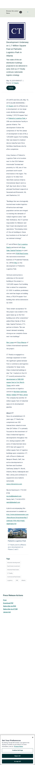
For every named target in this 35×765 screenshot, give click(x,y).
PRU (15, 263)
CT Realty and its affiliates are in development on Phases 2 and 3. (17, 547)
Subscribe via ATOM (10, 609)
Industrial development (13, 562)
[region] (17, 750)
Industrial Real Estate (13, 569)
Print (5, 600)
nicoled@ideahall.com (13, 496)
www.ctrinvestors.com (14, 484)
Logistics (9, 580)
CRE (17, 580)
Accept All (17, 761)
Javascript (7, 612)
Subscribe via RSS (9, 606)
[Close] (33, 737)
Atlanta (23, 580)
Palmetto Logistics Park (17, 541)
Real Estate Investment (13, 566)
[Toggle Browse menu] (28, 11)
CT (9, 106)
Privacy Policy (18, 746)
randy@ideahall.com (13, 502)
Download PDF (8, 603)
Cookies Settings (17, 750)
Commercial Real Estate (13, 577)
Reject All (17, 756)
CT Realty (15, 83)
